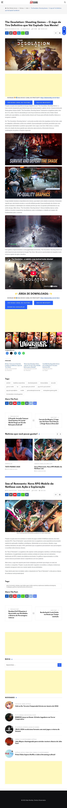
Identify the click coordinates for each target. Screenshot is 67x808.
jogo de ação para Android (28, 386)
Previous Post (14, 416)
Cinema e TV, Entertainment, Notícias (26, 739)
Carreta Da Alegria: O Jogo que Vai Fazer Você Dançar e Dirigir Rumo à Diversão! (49, 422)
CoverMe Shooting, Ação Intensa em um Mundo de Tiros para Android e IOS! (51, 365)
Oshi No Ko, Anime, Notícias (23, 704)
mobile (22, 390)
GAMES (41, 463)
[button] (57, 434)
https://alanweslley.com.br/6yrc (50, 97)
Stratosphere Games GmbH (50, 390)
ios (17, 386)
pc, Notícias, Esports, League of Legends (27, 727)
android (8, 383)
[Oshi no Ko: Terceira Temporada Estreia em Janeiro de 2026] (9, 705)
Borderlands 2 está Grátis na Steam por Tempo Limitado (49, 614)
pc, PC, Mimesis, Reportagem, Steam (25, 715)
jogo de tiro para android (44, 386)
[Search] (65, 2)
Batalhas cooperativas (19, 383)
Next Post (54, 417)
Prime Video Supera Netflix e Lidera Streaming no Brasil (35, 754)
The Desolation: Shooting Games (14, 394)
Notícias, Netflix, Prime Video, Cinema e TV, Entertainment (32, 752)
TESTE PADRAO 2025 (12, 467)
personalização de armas (33, 390)
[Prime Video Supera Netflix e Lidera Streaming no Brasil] (9, 754)
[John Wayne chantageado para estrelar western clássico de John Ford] (9, 741)
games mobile (10, 386)
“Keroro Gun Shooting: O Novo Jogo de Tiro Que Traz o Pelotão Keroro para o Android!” (32, 365)
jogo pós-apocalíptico (11, 390)
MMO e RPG (49, 463)
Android (7, 463)
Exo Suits (53, 383)
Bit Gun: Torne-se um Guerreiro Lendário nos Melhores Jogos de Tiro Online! (13, 365)
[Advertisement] (33, 85)
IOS (11, 463)
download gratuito (32, 383)
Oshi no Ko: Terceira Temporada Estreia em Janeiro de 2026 (36, 706)
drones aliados (44, 383)
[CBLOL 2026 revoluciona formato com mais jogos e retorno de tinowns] (9, 729)
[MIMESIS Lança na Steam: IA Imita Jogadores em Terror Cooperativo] (9, 717)
